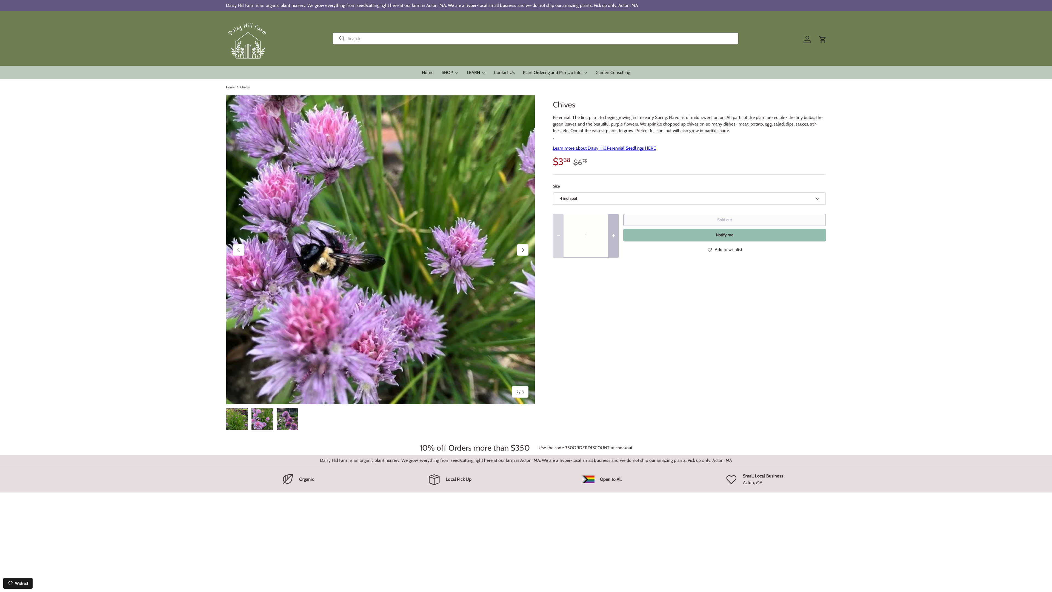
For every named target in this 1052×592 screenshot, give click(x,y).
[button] (823, 39)
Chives (245, 87)
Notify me (724, 234)
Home (427, 72)
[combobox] (536, 38)
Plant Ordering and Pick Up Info (552, 72)
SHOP (447, 72)
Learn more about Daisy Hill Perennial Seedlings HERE (604, 148)
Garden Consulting (613, 72)
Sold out (724, 219)
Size (556, 186)
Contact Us (504, 72)
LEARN (473, 72)
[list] (380, 249)
